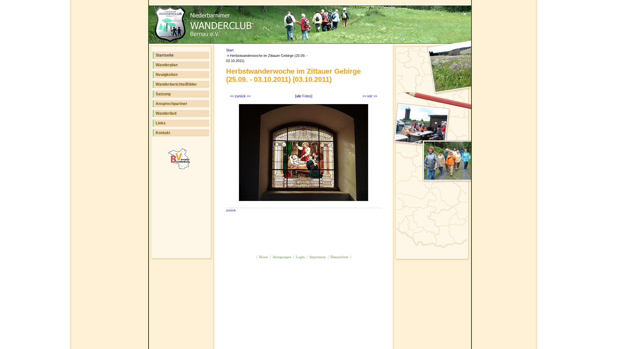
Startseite (165, 55)
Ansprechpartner (171, 103)
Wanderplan (167, 65)
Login (300, 257)
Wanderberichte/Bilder (176, 84)
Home (263, 257)
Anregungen (282, 257)
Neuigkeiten (167, 74)
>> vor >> (369, 96)
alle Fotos (303, 96)
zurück (231, 210)
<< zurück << (240, 96)
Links (161, 123)
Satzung (163, 94)
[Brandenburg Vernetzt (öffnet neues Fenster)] (182, 168)
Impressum (317, 257)
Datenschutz (339, 257)
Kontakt (163, 133)
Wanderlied (166, 113)
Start (229, 50)
